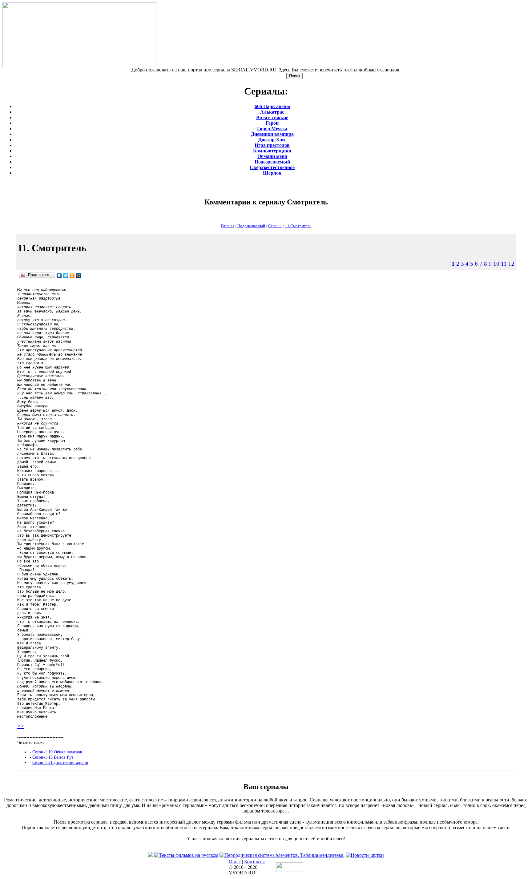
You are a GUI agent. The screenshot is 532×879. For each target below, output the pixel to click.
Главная (227, 226)
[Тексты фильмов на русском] (186, 855)
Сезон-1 (275, 226)
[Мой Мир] (78, 276)
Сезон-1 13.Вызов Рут (52, 757)
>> (20, 725)
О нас (235, 861)
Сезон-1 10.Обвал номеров (57, 751)
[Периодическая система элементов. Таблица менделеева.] (282, 855)
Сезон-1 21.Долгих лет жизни (60, 762)
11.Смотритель (298, 226)
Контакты (254, 861)
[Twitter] (65, 276)
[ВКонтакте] (59, 276)
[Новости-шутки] (365, 855)
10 (496, 263)
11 (504, 263)
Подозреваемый (251, 226)
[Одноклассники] (72, 276)
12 (511, 263)
